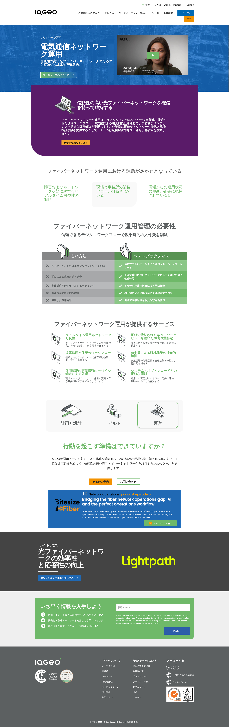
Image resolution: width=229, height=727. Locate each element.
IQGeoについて (111, 660)
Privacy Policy (154, 623)
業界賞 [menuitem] (105, 671)
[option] (167, 4)
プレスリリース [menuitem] (140, 676)
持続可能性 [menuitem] (107, 681)
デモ (189, 19)
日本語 (158, 4)
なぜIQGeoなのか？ (89, 13)
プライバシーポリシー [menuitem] (142, 681)
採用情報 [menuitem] (106, 691)
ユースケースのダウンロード (58, 75)
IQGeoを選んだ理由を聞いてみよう (59, 578)
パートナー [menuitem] (107, 676)
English (167, 4)
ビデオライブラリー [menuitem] (111, 686)
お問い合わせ (128, 481)
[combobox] (157, 4)
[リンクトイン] (176, 667)
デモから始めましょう (76, 142)
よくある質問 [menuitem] (108, 665)
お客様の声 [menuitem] (138, 671)
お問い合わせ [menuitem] (108, 697)
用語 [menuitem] (135, 691)
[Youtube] (169, 667)
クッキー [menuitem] (137, 697)
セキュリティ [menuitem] (139, 686)
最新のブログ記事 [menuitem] (141, 665)
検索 (147, 4)
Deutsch (177, 4)
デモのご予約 (101, 481)
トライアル (185, 13)
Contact (190, 4)
